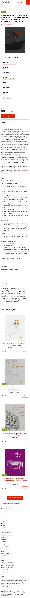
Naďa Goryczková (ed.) (6, 24)
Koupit (9, 116)
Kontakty (3, 530)
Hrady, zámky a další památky (7, 535)
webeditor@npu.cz (19, 594)
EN (23, 2)
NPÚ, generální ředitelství (9, 79)
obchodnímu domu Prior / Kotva (12, 171)
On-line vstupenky (5, 553)
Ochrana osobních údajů (6, 569)
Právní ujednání (4, 591)
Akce (2, 519)
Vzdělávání (3, 541)
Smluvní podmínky (5, 572)
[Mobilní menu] (28, 2)
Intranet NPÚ (3, 576)
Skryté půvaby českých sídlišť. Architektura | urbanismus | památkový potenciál (15, 434)
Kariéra (2, 551)
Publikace (3, 525)
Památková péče (4, 539)
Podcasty (3, 523)
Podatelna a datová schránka (7, 567)
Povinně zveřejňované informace (8, 565)
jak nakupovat (10, 506)
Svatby (2, 560)
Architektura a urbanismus (9, 64)
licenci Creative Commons (6, 582)
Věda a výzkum (4, 544)
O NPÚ (2, 537)
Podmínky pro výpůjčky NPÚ (7, 594)
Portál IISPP (3, 555)
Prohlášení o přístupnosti (14, 591)
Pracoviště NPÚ (4, 549)
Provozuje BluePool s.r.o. (6, 595)
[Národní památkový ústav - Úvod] (5, 2)
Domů (2, 516)
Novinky (2, 521)
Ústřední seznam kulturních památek (9, 558)
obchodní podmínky (16, 503)
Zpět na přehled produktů (15, 497)
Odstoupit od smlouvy (6, 508)
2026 (4, 69)
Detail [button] (24, 351)
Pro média (3, 527)
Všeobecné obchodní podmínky (19, 592)
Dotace (2, 574)
